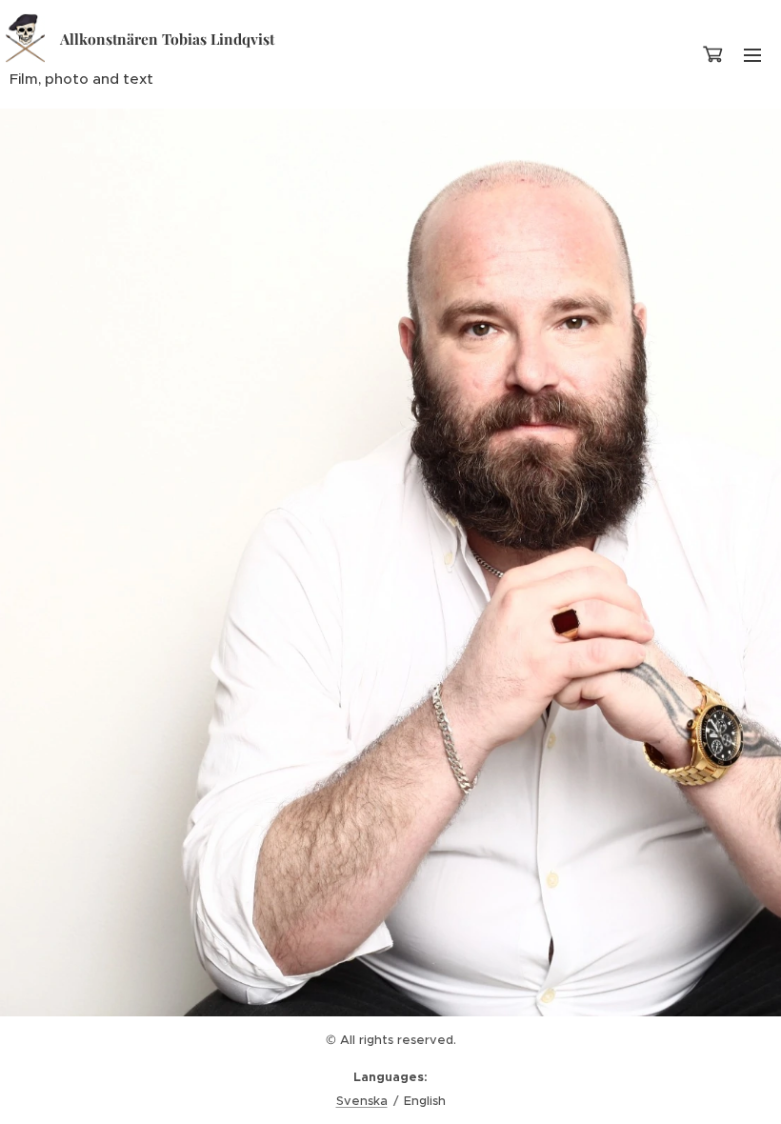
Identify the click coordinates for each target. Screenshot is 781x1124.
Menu (752, 54)
